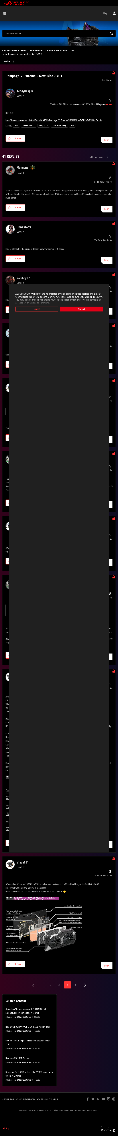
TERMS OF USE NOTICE (28, 1110)
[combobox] (59, 33)
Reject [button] (37, 309)
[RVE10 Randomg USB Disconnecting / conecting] (107, 157)
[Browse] (6, 13)
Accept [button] (81, 309)
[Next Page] (84, 985)
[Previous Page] (33, 985)
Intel (16, 126)
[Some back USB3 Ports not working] (113, 157)
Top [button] (7, 1128)
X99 (72, 50)
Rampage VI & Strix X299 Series (19, 1017)
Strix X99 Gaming (59, 126)
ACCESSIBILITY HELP (47, 1099)
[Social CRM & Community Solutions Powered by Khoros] (108, 1129)
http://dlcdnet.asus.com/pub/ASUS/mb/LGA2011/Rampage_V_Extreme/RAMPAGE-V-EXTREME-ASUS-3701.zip (54, 120)
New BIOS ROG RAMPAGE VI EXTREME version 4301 (28, 1027)
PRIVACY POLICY (46, 1110)
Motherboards (36, 50)
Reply (106, 140)
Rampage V (43, 126)
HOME (19, 1099)
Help (105, 13)
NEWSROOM (29, 1099)
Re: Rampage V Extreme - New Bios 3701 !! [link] (23, 54)
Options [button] (8, 61)
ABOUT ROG (8, 1099)
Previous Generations (57, 50)
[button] (9, 138)
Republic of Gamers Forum (14, 50)
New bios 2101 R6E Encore (17, 1058)
